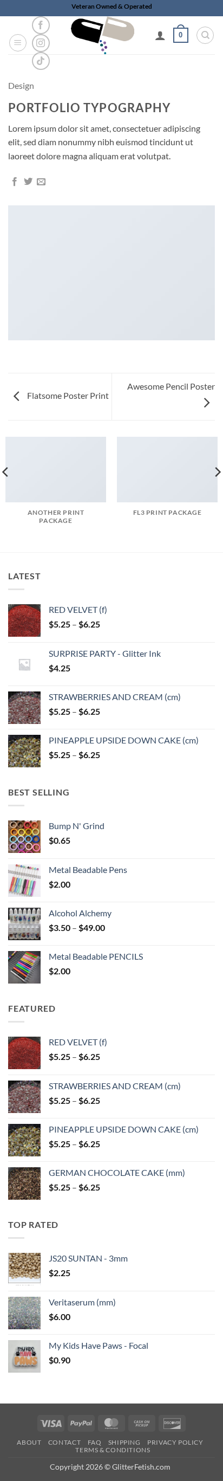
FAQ (95, 1442)
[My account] (160, 35)
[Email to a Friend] (41, 182)
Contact (64, 1442)
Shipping (124, 1442)
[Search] (205, 35)
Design (21, 85)
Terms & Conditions (112, 1450)
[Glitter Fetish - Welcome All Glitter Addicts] (102, 35)
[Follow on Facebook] (41, 25)
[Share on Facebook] (14, 182)
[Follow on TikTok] (41, 61)
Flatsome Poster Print (67, 395)
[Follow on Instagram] (41, 43)
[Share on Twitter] (28, 182)
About (29, 1442)
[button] (18, 42)
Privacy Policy (175, 1442)
